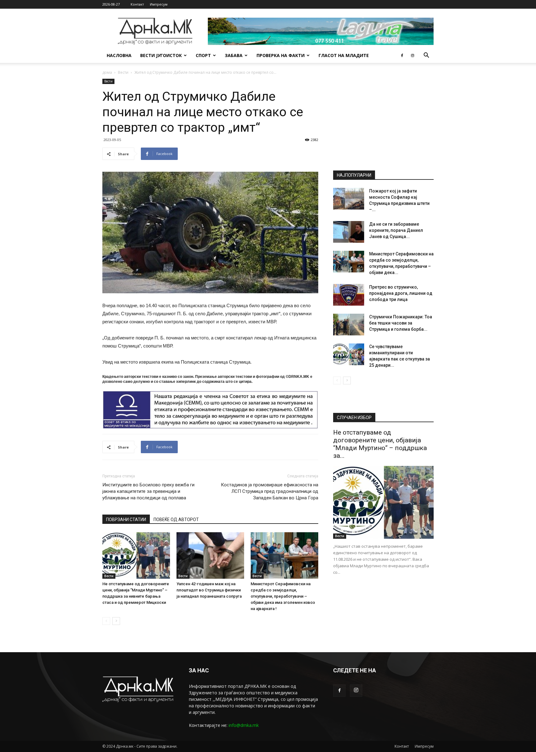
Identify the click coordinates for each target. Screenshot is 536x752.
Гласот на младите (344, 55)
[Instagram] (412, 55)
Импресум (159, 4)
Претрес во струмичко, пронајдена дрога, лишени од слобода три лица (400, 293)
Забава (234, 55)
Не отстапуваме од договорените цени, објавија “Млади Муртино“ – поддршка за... (380, 444)
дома (107, 72)
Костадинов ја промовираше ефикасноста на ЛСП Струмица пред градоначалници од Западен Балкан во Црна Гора (269, 491)
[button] (426, 56)
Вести (123, 72)
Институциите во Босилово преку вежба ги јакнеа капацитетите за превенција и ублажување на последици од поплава (148, 491)
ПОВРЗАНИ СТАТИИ (126, 519)
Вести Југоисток (161, 55)
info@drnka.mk (244, 725)
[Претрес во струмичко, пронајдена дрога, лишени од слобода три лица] (348, 295)
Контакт (137, 4)
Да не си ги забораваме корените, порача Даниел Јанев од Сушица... (396, 230)
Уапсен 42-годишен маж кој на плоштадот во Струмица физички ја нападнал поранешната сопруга (209, 590)
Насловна (119, 55)
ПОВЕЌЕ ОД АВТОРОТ (176, 519)
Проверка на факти (281, 55)
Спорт (203, 55)
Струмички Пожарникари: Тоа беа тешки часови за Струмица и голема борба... (400, 323)
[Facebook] (402, 55)
